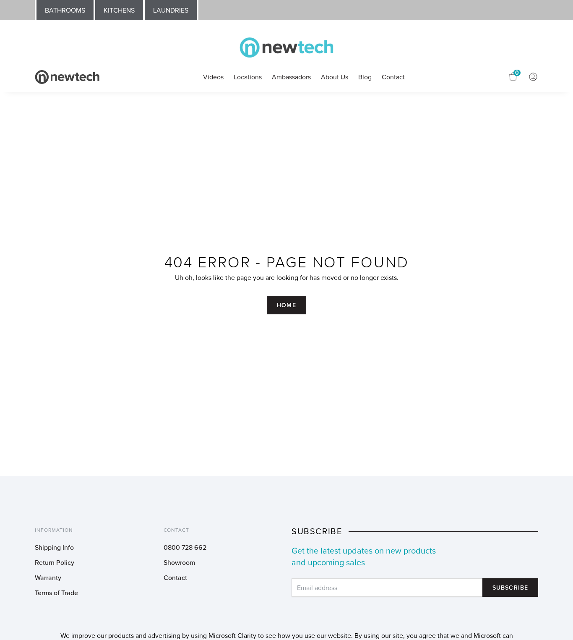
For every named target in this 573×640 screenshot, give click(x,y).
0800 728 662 (185, 547)
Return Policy (54, 562)
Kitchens (119, 10)
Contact (175, 577)
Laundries (170, 10)
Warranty (48, 577)
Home (286, 305)
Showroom (179, 562)
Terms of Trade (56, 592)
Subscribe (510, 587)
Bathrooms (65, 10)
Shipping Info (54, 547)
